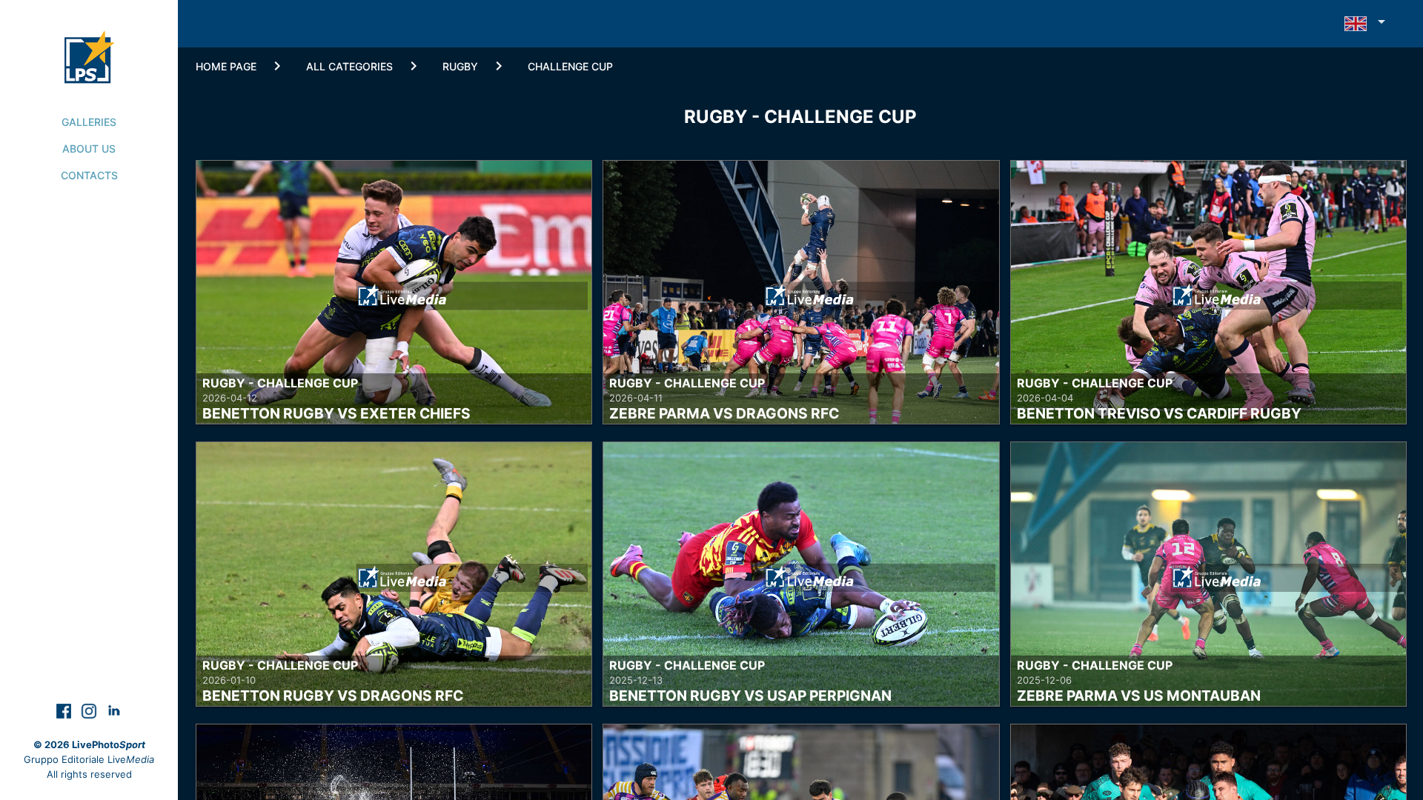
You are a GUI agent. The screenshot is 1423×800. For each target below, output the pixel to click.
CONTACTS (89, 175)
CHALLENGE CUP (570, 66)
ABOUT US (89, 148)
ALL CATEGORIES (349, 66)
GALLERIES (89, 122)
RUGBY (460, 66)
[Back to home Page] (89, 41)
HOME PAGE (226, 66)
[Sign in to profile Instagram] (90, 710)
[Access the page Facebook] (65, 710)
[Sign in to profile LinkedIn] (114, 710)
